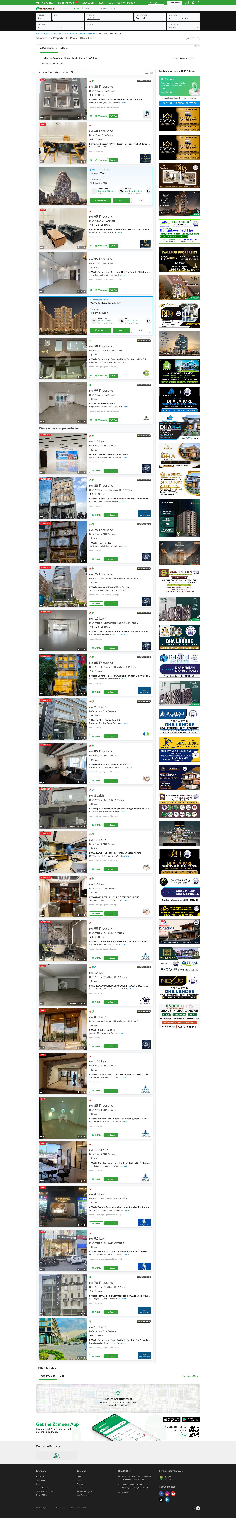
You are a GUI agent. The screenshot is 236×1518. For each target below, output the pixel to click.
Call (114, 116)
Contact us (40, 1480)
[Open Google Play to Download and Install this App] (191, 1421)
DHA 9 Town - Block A (52, 63)
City (55, 15)
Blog (101, 3)
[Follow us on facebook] (162, 1496)
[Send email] (91, 116)
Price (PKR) (41, 24)
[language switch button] (187, 3)
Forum (80, 1484)
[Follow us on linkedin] (168, 1502)
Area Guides (88, 3)
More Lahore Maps (190, 1376)
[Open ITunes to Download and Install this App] (172, 1421)
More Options (174, 24)
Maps (110, 3)
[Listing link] (96, 99)
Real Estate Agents (85, 1491)
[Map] (78, 117)
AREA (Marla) (173, 15)
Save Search (195, 38)
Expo (79, 1488)
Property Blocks (67, 2)
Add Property (83, 1495)
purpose (41, 15)
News (79, 1480)
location (90, 15)
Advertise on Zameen (45, 1491)
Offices (64, 48)
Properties (47, 3)
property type (141, 15)
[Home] (37, 2)
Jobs (38, 1484)
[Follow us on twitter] (162, 1502)
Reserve (102, 200)
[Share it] (81, 117)
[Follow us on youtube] (174, 1496)
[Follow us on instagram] (168, 1496)
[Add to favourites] (84, 117)
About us (40, 1476)
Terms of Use (41, 1495)
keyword (90, 24)
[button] (44, 18)
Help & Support (42, 1488)
